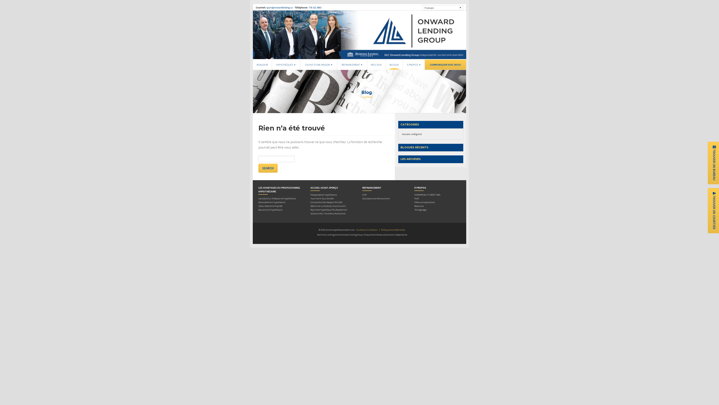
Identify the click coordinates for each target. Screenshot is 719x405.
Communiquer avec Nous (445, 64)
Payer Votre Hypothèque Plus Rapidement (328, 209)
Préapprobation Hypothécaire (323, 194)
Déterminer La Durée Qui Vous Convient (328, 206)
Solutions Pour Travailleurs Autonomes (327, 213)
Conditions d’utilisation (366, 229)
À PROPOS (413, 64)
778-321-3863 (314, 7)
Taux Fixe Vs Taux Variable (322, 198)
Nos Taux (376, 64)
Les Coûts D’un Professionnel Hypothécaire (277, 198)
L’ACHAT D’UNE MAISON (317, 64)
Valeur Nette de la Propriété (270, 206)
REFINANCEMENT (351, 64)
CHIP (364, 194)
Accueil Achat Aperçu (324, 187)
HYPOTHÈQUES (285, 64)
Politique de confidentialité (393, 229)
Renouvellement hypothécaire (271, 202)
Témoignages (420, 209)
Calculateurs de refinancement (376, 198)
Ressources (419, 206)
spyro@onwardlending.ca (279, 7)
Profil (416, 198)
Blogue (394, 64)
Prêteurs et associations (424, 202)
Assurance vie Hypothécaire (270, 209)
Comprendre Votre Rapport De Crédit (326, 202)
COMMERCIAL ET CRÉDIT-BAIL (427, 194)
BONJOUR (262, 64)
